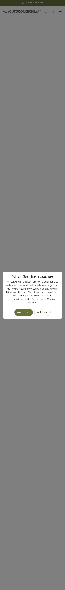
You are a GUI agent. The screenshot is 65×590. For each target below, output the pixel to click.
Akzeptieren (23, 312)
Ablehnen (42, 312)
